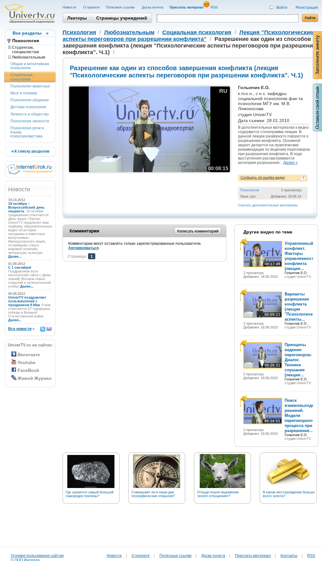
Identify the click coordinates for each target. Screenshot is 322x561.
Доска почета (152, 7)
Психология (25, 40)
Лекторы (77, 17)
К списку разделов (31, 151)
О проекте (91, 7)
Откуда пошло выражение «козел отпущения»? (218, 494)
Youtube (27, 362)
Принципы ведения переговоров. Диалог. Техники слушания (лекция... (298, 359)
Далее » (290, 162)
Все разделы (27, 33)
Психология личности (29, 121)
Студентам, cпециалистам (23, 49)
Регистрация (307, 7)
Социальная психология (21, 77)
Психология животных (30, 86)
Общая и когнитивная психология (29, 66)
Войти (281, 7)
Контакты (288, 555)
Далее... (14, 256)
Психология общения (29, 100)
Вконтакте (29, 354)
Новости (70, 7)
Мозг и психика (23, 93)
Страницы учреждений (121, 17)
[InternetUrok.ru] (30, 173)
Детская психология (28, 107)
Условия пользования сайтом (37, 555)
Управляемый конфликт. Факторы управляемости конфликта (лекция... (300, 256)
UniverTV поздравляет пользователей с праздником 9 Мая (27, 301)
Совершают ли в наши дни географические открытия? (153, 494)
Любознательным (28, 57)
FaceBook (28, 370)
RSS (215, 7)
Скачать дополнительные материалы (268, 205)
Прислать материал (253, 555)
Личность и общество (29, 114)
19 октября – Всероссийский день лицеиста (26, 207)
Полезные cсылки (121, 7)
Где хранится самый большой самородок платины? (90, 494)
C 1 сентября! (20, 267)
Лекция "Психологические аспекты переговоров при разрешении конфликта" (188, 35)
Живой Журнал (35, 378)
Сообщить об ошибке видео (263, 177)
